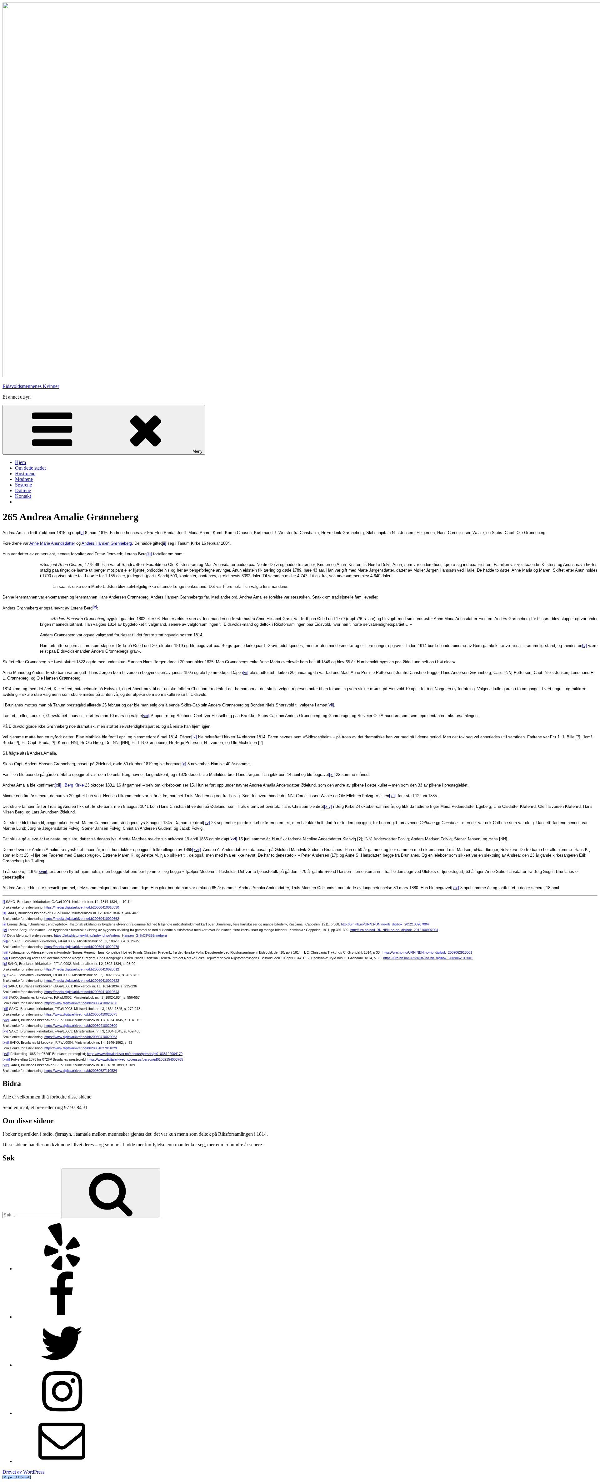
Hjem (20, 462)
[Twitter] (62, 1365)
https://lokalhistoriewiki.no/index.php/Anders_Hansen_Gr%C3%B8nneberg (110, 935)
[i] (82, 532)
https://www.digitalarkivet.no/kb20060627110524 (80, 1071)
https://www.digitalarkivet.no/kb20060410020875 (80, 1014)
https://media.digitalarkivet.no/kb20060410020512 (81, 969)
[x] (184, 764)
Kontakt (23, 496)
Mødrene (24, 479)
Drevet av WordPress (23, 1472)
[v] (584, 645)
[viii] (145, 715)
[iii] (149, 554)
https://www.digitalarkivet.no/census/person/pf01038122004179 (134, 1054)
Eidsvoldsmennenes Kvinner (30, 386)
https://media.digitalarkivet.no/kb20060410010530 (81, 907)
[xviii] (42, 871)
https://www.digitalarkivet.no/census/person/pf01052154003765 (135, 1059)
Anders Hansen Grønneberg (107, 543)
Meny (197, 451)
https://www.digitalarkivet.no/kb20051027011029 (80, 1048)
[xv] (206, 822)
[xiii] (393, 795)
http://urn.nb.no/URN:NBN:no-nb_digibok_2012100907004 (385, 924)
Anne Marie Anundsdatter (52, 543)
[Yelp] (62, 1268)
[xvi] (233, 839)
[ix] (194, 737)
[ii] (164, 543)
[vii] (331, 705)
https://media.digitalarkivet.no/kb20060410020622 (81, 980)
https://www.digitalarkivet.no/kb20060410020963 (80, 1037)
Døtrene (23, 490)
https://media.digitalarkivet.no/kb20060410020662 (81, 918)
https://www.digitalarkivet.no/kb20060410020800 (80, 1025)
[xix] (455, 887)
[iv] (4, 930)
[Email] (62, 1461)
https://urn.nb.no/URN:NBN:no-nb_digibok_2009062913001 (427, 952)
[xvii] (196, 849)
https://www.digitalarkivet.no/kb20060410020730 (80, 1003)
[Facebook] (62, 1316)
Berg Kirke (74, 785)
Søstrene (23, 484)
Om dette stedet (30, 468)
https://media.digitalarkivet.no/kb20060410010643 (81, 992)
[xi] (332, 774)
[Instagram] (62, 1413)
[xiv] (328, 806)
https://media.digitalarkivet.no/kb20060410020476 (81, 947)
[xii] (58, 785)
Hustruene (25, 473)
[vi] (245, 672)
